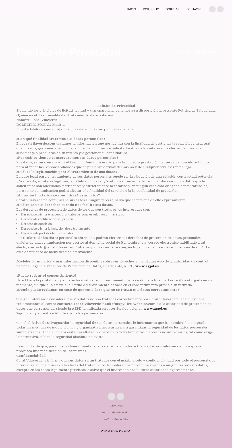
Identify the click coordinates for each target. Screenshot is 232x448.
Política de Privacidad (116, 412)
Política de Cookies (116, 419)
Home (179, 52)
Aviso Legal (116, 405)
